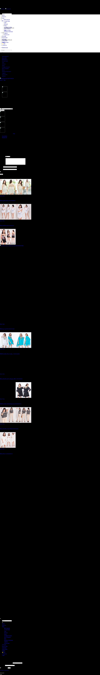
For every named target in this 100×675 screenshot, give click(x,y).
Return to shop (7, 30)
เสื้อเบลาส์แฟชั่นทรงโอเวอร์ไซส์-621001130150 (9, 507)
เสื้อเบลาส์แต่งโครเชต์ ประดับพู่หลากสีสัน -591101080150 (11, 457)
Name (1, 167)
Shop (3, 18)
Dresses (4, 64)
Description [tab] (4, 136)
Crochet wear (5, 61)
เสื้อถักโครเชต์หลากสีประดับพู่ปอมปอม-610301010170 (10, 482)
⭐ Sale (3, 43)
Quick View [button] (2, 195)
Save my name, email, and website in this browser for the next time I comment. (18, 171)
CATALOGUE (4, 40)
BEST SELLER (7, 19)
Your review (3, 164)
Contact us (4, 45)
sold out (3, 76)
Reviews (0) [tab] (4, 137)
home (3, 15)
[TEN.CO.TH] (5, 9)
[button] (2, 21)
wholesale (4, 39)
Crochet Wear (7, 21)
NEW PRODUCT (5, 56)
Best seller (4, 58)
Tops (3, 62)
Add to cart (2, 110)
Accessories (6, 34)
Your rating (2, 156)
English (3, 42)
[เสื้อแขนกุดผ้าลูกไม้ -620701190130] (4, 91)
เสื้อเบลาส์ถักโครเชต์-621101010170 (7, 225)
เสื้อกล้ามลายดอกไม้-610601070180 (7, 329)
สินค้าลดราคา (5, 59)
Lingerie (6, 33)
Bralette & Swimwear (8, 31)
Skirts (3, 70)
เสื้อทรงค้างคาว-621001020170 (6, 532)
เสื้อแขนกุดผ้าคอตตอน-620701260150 (7, 200)
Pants (3, 65)
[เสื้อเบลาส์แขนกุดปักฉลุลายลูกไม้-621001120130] (4, 97)
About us (4, 16)
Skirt (5, 30)
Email (1, 169)
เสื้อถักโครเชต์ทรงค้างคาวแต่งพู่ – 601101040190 (9, 354)
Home (1, 80)
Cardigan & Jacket (8, 27)
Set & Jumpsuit (7, 28)
